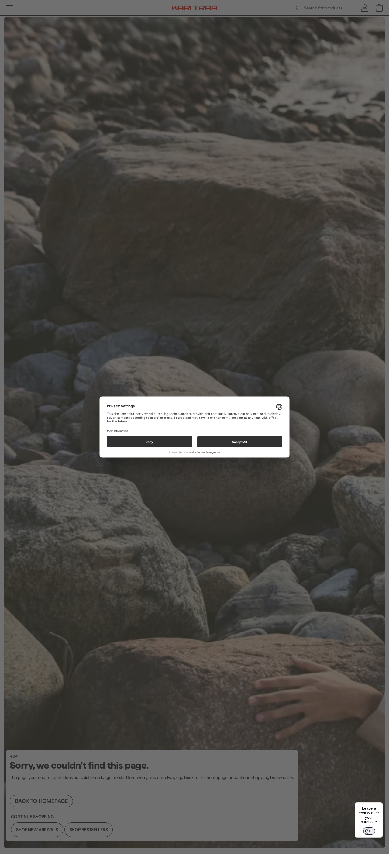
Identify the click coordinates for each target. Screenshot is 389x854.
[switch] (369, 831)
